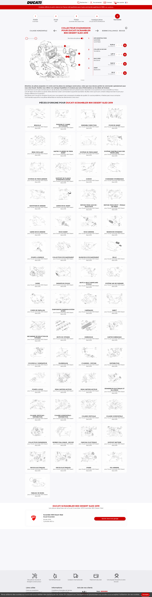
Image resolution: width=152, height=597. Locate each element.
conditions (110, 7)
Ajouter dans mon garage (110, 518)
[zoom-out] (26, 38)
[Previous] (55, 30)
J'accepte (145, 594)
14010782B (97, 42)
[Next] (97, 30)
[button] (126, 28)
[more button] (121, 45)
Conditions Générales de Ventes (62, 590)
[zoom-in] (36, 38)
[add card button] (125, 45)
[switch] (82, 38)
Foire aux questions (32, 590)
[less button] (117, 45)
